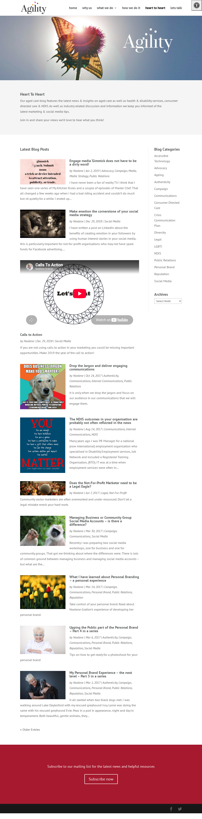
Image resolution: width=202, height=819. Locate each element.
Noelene (78, 171)
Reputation (76, 597)
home (73, 8)
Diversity (160, 232)
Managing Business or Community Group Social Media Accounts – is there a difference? (100, 521)
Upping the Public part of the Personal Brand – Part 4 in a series (103, 629)
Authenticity (110, 376)
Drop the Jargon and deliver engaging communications (98, 367)
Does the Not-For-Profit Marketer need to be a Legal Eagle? (103, 485)
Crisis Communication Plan (164, 220)
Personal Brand (101, 592)
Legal (104, 493)
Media (132, 171)
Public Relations (99, 176)
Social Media (112, 221)
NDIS (95, 434)
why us (87, 8)
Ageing (159, 175)
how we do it (131, 8)
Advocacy (107, 171)
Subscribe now (101, 779)
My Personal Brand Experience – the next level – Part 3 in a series (100, 674)
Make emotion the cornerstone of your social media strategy (103, 213)
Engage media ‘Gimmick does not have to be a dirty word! (103, 162)
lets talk (176, 8)
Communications (79, 381)
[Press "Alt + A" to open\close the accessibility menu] (196, 5)
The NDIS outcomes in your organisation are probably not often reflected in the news (103, 421)
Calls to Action (31, 334)
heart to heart (155, 8)
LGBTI (158, 246)
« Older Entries (30, 729)
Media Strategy (78, 176)
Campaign (121, 171)
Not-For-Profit (118, 493)
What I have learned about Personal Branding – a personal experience (104, 579)
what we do (105, 8)
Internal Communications (107, 381)
